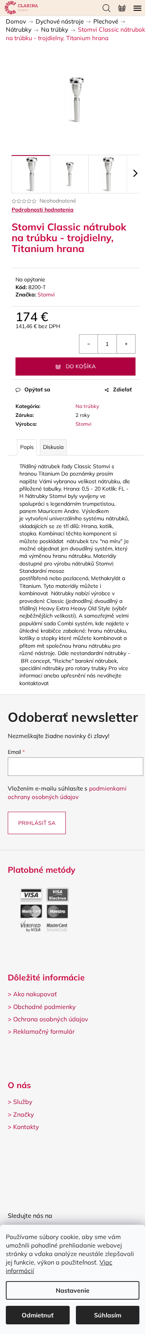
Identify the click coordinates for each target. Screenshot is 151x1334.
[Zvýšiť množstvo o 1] (126, 344)
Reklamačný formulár (44, 1031)
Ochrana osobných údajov (50, 1019)
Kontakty (26, 1127)
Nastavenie (72, 1290)
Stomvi (46, 294)
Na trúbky (87, 406)
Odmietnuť (37, 1315)
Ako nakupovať (35, 994)
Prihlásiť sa (36, 822)
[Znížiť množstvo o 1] (88, 344)
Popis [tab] (27, 447)
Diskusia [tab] (53, 447)
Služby (23, 1101)
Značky (23, 1114)
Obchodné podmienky (44, 1007)
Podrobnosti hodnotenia (43, 209)
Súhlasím (107, 1315)
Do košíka (81, 366)
